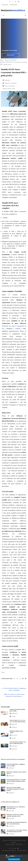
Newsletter (5, 4)
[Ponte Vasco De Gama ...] (3, 789)
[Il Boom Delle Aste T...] (3, 824)
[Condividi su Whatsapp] (17, 678)
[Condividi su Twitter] (20, 678)
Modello (3, 672)
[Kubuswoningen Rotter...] (3, 781)
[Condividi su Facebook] (14, 678)
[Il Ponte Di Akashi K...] (3, 765)
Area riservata (13, 4)
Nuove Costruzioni (10, 60)
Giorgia (13, 716)
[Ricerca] (3, 15)
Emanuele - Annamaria (10, 83)
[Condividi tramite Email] (25, 678)
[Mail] (18, 1)
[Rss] (15, 1)
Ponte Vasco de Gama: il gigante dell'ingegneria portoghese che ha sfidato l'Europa (15, 789)
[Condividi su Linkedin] (22, 678)
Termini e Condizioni (10, 844)
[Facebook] (9, 1)
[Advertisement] (14, 35)
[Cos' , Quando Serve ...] (3, 831)
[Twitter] (12, 1)
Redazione (14, 727)
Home (2, 60)
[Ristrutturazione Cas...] (3, 808)
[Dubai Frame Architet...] (3, 773)
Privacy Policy (19, 844)
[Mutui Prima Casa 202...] (3, 816)
